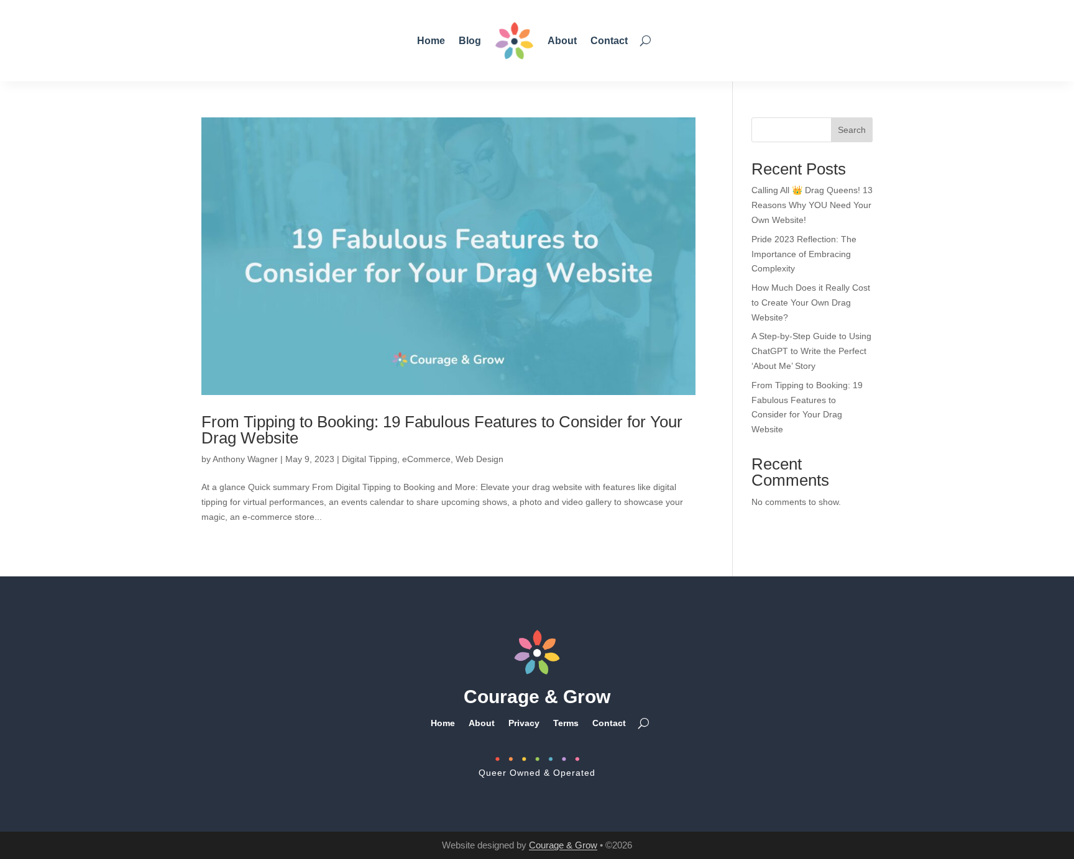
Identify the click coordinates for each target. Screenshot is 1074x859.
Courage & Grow (563, 845)
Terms (566, 722)
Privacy (523, 722)
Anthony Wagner (245, 459)
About (562, 40)
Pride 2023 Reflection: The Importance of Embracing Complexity (803, 254)
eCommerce (426, 459)
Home (431, 40)
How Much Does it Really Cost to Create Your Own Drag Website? (810, 302)
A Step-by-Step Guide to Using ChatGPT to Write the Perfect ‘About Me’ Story (811, 351)
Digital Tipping (369, 459)
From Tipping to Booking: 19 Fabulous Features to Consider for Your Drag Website (441, 429)
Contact (609, 40)
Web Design (479, 459)
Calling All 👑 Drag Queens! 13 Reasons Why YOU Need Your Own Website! (812, 205)
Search (852, 130)
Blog (470, 40)
